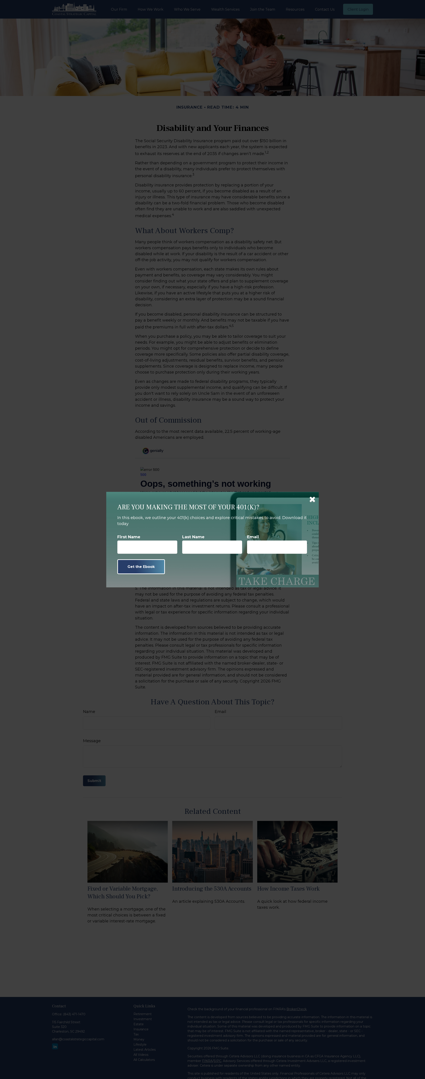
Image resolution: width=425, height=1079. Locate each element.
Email (253, 537)
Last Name (193, 537)
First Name (128, 537)
